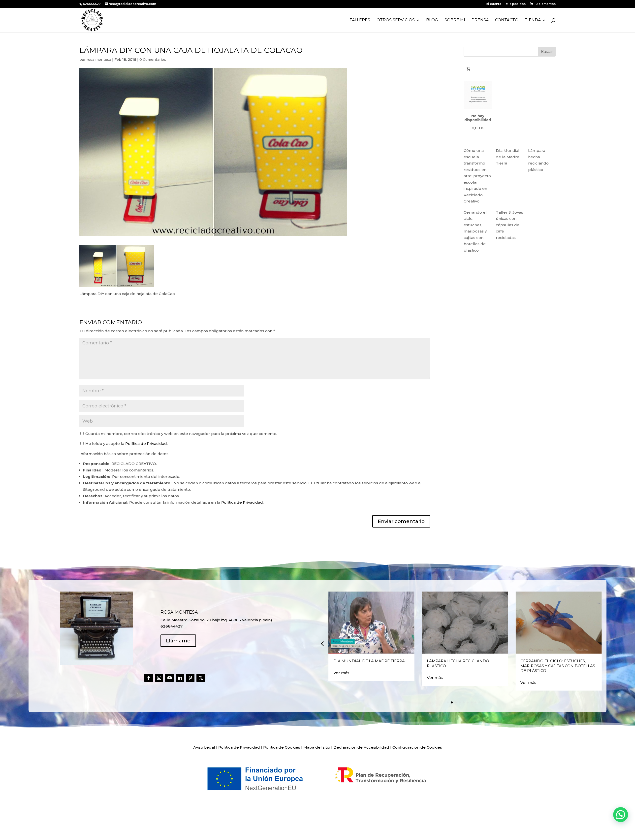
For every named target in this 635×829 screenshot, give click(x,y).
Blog (432, 20)
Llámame (178, 641)
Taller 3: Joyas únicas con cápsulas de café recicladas (509, 225)
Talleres (359, 20)
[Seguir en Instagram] (159, 678)
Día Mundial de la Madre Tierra (507, 157)
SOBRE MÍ (454, 20)
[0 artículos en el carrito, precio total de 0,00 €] (468, 68)
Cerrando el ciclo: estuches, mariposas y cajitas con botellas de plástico (475, 231)
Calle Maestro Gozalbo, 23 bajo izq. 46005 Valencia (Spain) (216, 620)
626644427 (92, 4)
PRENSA (480, 20)
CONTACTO (506, 20)
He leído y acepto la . (126, 443)
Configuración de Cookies (417, 747)
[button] (322, 643)
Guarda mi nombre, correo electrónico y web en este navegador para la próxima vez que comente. (181, 433)
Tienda (533, 20)
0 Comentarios (152, 59)
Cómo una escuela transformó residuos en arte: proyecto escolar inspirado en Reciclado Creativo (477, 175)
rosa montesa (99, 59)
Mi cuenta (493, 4)
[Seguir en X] (200, 678)
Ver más (341, 672)
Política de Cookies (281, 747)
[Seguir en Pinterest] (190, 678)
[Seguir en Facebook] (148, 678)
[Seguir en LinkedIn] (180, 678)
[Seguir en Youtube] (169, 678)
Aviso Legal (204, 747)
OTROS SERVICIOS (396, 20)
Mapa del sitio (316, 747)
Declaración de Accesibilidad (361, 747)
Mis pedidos (516, 4)
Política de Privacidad (146, 443)
